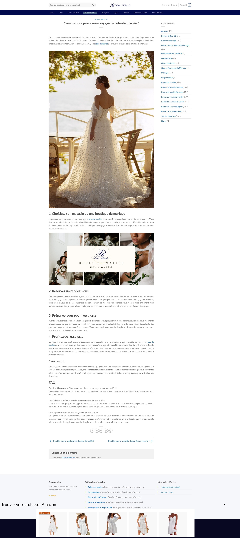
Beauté (126, 12)
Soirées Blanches (157, 12)
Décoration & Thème (140, 12)
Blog (61, 12)
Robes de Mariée (89, 12)
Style (115, 12)
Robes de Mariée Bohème (172, 87)
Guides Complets (73, 12)
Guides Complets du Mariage (173, 68)
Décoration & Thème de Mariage (175, 45)
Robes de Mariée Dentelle (172, 97)
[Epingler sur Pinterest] (106, 431)
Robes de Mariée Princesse (172, 101)
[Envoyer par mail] (101, 431)
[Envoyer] (93, 5)
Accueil (52, 12)
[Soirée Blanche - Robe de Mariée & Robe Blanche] (120, 5)
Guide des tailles (168, 63)
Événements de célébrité (171, 53)
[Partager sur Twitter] (97, 431)
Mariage (104, 12)
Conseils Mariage (168, 40)
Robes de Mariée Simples (172, 106)
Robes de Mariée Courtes (172, 92)
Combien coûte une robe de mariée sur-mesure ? (129, 441)
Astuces (164, 31)
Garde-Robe (166, 58)
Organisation (167, 77)
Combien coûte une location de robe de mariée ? (73, 441)
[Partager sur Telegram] (110, 431)
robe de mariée (101, 43)
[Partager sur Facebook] (92, 431)
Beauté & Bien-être (169, 36)
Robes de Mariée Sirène (171, 111)
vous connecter (68, 457)
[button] (185, 5)
